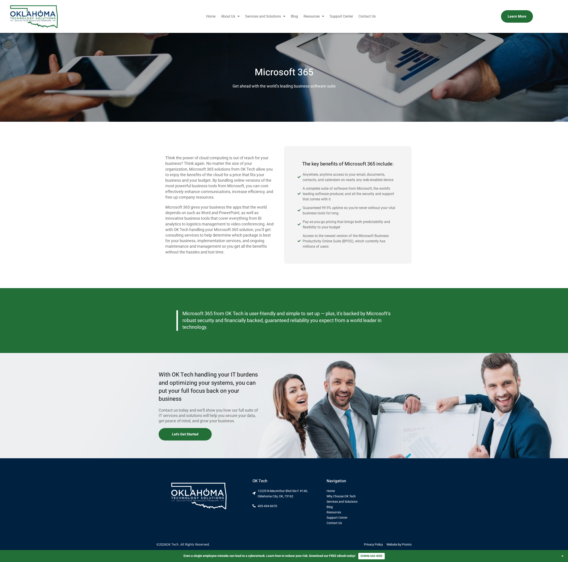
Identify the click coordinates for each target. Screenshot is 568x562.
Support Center (341, 16)
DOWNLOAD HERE (372, 556)
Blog (294, 16)
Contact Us (367, 16)
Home (210, 16)
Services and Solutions (263, 16)
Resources (312, 16)
